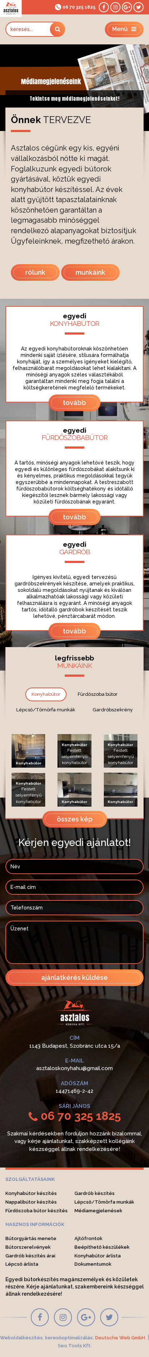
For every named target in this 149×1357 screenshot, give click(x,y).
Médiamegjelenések (98, 1210)
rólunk (35, 272)
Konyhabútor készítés (31, 1193)
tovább (74, 402)
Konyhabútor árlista (97, 1255)
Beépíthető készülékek (101, 1247)
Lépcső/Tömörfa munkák (45, 709)
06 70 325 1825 (79, 7)
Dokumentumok (92, 1264)
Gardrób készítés (94, 1193)
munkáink (90, 272)
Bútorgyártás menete (30, 1238)
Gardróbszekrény (113, 709)
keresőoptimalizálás (69, 1337)
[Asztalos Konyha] (11, 8)
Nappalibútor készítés (31, 1202)
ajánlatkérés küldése (74, 977)
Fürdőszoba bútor (98, 694)
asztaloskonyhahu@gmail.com (74, 1068)
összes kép (75, 819)
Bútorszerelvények (28, 1247)
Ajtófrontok (88, 1238)
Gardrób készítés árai (30, 1255)
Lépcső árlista (21, 1264)
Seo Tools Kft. (74, 1345)
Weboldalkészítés (21, 1337)
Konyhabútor (45, 694)
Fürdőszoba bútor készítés (36, 1210)
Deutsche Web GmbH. (120, 1337)
